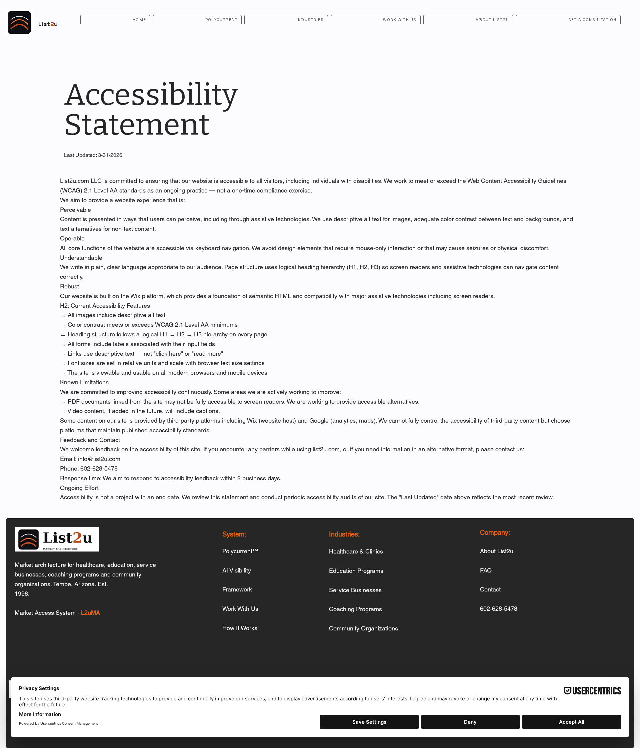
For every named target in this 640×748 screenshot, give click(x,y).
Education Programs (356, 570)
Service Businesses (355, 589)
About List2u (496, 551)
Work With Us (240, 608)
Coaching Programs (355, 608)
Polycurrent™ (240, 551)
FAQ (486, 570)
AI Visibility (236, 570)
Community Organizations (363, 628)
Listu (48, 24)
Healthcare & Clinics (356, 551)
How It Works (239, 627)
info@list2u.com (99, 458)
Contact (490, 589)
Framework (237, 589)
